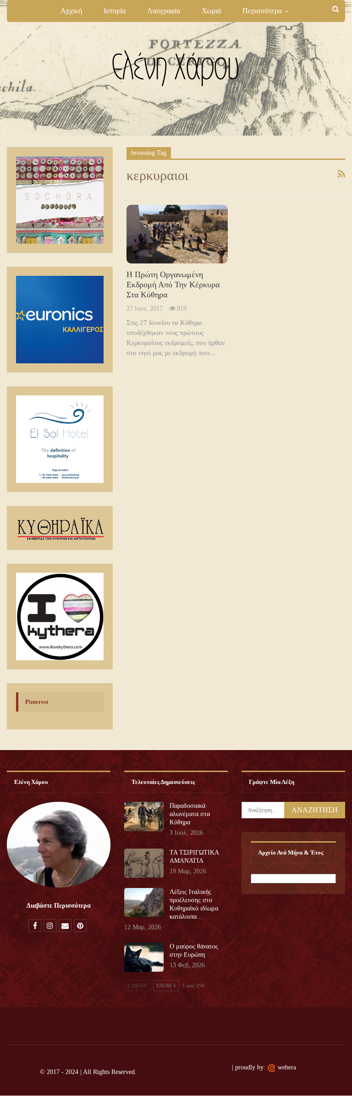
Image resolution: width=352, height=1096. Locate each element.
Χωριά (211, 11)
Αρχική (71, 11)
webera (287, 1067)
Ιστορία (115, 11)
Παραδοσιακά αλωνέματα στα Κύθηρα (190, 814)
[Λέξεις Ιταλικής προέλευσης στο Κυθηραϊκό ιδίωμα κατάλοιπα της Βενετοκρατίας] (144, 902)
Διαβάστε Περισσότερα (59, 905)
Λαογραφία (163, 11)
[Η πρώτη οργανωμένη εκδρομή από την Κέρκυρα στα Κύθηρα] (176, 234)
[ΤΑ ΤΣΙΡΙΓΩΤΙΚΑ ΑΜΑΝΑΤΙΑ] (144, 863)
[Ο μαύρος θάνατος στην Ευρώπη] (144, 957)
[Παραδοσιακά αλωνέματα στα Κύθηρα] (144, 816)
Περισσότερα (262, 11)
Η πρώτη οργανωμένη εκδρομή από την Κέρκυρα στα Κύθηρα (173, 284)
